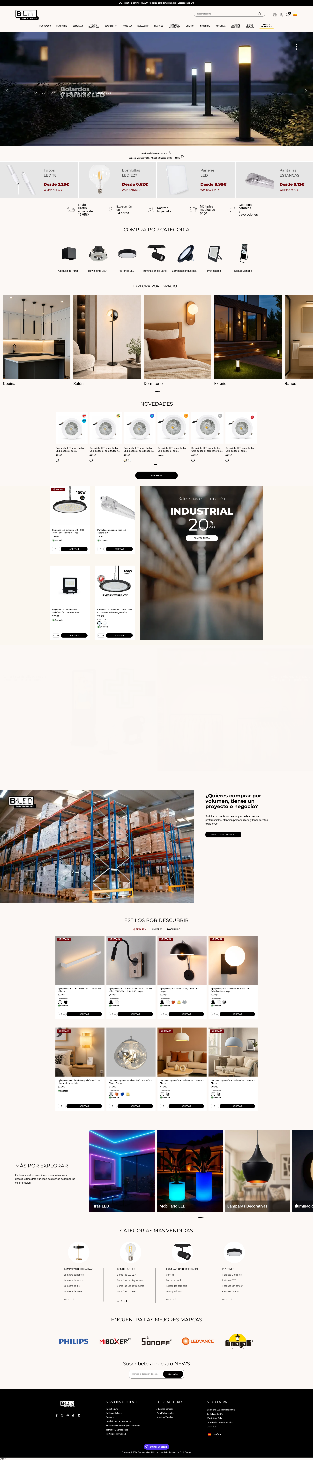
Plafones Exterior (230, 1291)
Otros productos (174, 1291)
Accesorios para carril (177, 1286)
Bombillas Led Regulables (130, 1280)
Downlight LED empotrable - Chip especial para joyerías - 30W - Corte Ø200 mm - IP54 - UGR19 (207, 449)
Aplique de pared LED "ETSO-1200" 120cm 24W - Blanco (79, 990)
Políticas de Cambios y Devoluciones (123, 1425)
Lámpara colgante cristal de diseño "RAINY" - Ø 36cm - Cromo (130, 1081)
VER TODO (156, 475)
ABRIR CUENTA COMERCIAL (223, 834)
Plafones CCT (229, 1280)
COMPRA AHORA (202, 538)
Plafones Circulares (232, 1274)
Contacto (110, 1417)
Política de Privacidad (116, 1434)
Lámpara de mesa (73, 1291)
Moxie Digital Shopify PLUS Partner (175, 1452)
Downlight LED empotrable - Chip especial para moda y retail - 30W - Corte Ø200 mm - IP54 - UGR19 (139, 449)
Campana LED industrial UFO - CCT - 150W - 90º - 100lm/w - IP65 (68, 531)
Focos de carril (173, 1280)
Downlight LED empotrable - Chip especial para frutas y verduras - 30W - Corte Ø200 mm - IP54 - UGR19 (104, 449)
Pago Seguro (112, 1409)
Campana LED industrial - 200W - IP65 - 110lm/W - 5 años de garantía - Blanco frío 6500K (114, 611)
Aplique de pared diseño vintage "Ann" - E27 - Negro (180, 990)
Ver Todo (68, 1299)
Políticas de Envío (114, 1413)
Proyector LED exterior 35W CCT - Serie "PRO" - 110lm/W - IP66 (67, 611)
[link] (78, 711)
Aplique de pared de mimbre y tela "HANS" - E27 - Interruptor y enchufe (79, 1081)
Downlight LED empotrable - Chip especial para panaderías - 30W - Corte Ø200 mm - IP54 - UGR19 (172, 449)
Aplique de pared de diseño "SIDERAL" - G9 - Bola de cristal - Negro (231, 990)
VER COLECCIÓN (72, 100)
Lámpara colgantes (74, 1274)
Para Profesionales (165, 1413)
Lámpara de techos (73, 1280)
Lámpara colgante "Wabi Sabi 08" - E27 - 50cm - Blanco (232, 1081)
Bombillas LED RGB (126, 1291)
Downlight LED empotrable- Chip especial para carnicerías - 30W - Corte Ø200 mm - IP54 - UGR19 (240, 449)
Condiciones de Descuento (118, 1421)
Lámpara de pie (72, 1286)
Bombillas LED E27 (126, 1274)
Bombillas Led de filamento (130, 1286)
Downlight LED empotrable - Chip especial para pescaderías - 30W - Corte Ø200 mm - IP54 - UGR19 (71, 449)
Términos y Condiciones (117, 1429)
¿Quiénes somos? (164, 1409)
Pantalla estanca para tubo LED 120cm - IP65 (111, 531)
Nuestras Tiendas (164, 1417)
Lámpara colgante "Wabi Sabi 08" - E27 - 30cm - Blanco (181, 1081)
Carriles (170, 1274)
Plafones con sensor (232, 1286)
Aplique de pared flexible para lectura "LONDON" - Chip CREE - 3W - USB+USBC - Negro (131, 990)
